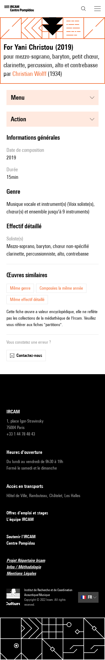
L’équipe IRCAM (20, 519)
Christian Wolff (29, 73)
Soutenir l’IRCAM (21, 536)
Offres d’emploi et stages (27, 512)
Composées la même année (61, 288)
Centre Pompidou (20, 543)
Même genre (20, 288)
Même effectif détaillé (27, 299)
